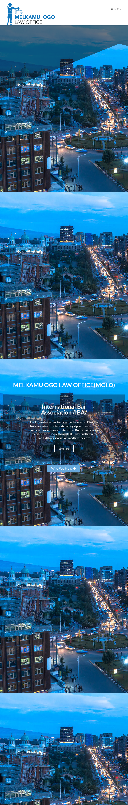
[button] (61, 458)
